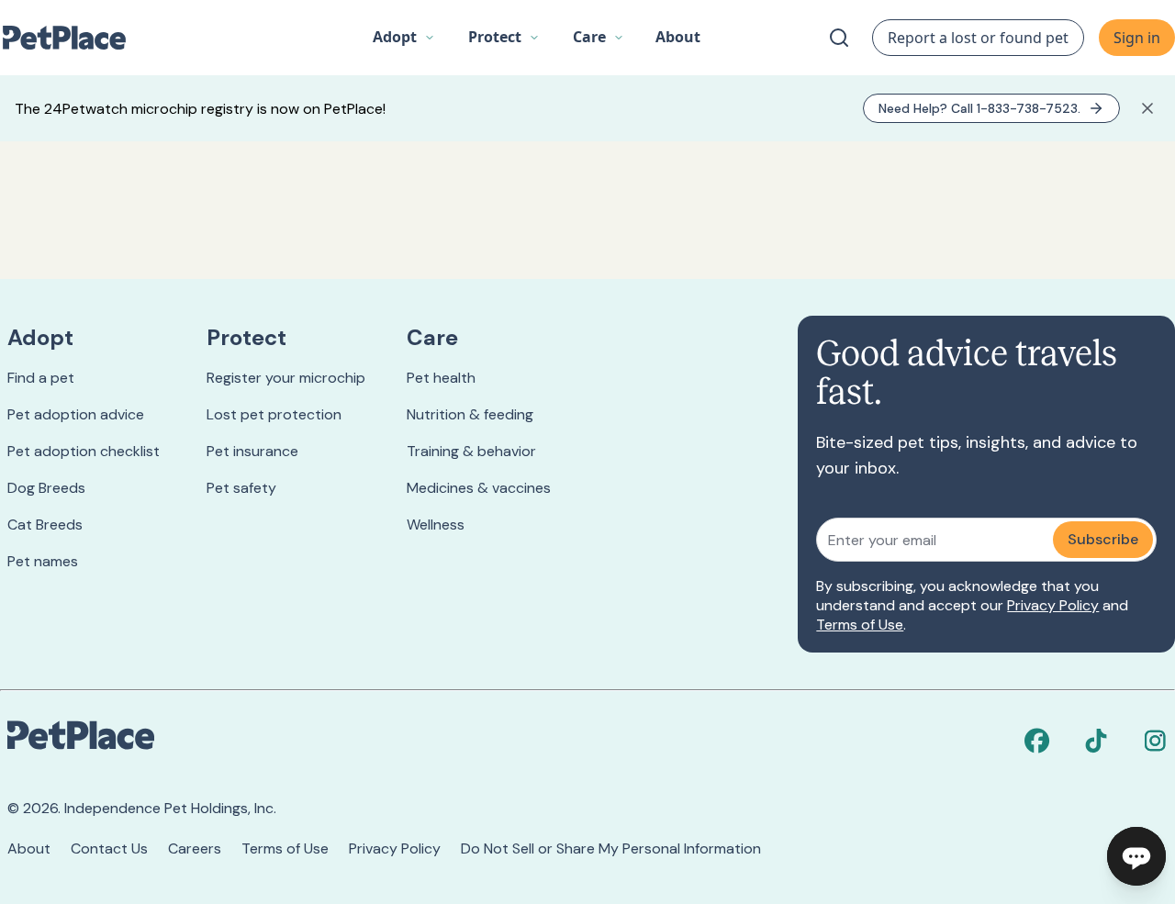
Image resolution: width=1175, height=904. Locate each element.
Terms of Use (859, 624)
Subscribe (1103, 539)
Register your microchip (286, 377)
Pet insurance (252, 451)
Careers (194, 848)
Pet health (441, 377)
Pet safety (241, 487)
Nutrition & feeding (470, 414)
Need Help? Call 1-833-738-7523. (979, 108)
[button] (404, 37)
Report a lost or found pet (978, 38)
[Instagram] (1155, 740)
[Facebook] (1037, 740)
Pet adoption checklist (83, 451)
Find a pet (40, 377)
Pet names (42, 561)
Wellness (435, 524)
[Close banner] (1147, 108)
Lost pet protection (274, 414)
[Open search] (839, 37)
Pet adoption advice (75, 414)
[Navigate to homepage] (73, 38)
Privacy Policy (1053, 605)
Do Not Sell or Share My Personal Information (611, 848)
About (28, 848)
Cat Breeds (45, 524)
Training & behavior (471, 451)
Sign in (1136, 38)
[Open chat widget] (1136, 856)
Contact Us (109, 848)
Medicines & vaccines (479, 487)
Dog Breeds (46, 487)
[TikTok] (1096, 740)
